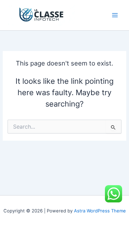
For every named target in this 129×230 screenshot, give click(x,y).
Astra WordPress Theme (100, 210)
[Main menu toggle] (115, 15)
